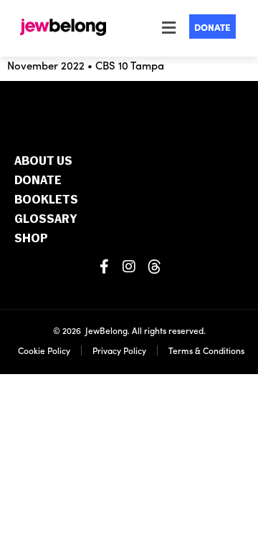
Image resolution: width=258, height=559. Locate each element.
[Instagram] (129, 266)
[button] (165, 27)
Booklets (46, 200)
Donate (38, 181)
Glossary (45, 220)
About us (43, 162)
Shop (31, 239)
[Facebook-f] (104, 266)
